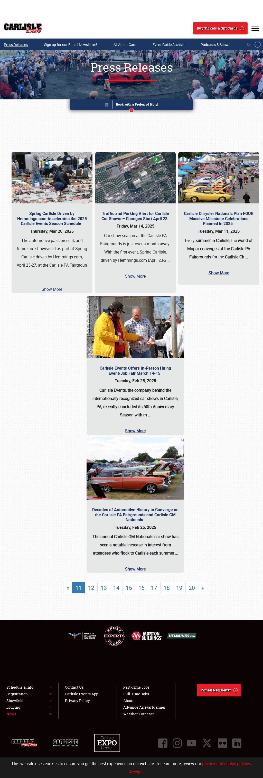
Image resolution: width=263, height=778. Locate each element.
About (128, 700)
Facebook (162, 743)
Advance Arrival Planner (144, 707)
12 (91, 587)
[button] (131, 106)
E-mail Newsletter (216, 690)
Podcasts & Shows (215, 44)
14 (116, 587)
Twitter (207, 743)
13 (104, 587)
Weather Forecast (138, 713)
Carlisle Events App (81, 693)
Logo (23, 28)
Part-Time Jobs (136, 687)
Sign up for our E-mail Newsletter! (70, 44)
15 (129, 587)
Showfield (14, 700)
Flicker (222, 743)
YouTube (191, 743)
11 (79, 587)
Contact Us (74, 687)
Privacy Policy (77, 700)
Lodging (13, 707)
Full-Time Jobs (136, 693)
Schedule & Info (19, 687)
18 (167, 587)
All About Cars (125, 44)
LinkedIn (236, 743)
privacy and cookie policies (226, 763)
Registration (17, 693)
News (11, 713)
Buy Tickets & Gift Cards (217, 28)
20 (192, 587)
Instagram (177, 743)
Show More (52, 289)
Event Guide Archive (168, 44)
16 (141, 587)
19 (179, 587)
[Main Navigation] (255, 28)
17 (154, 587)
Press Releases (16, 44)
